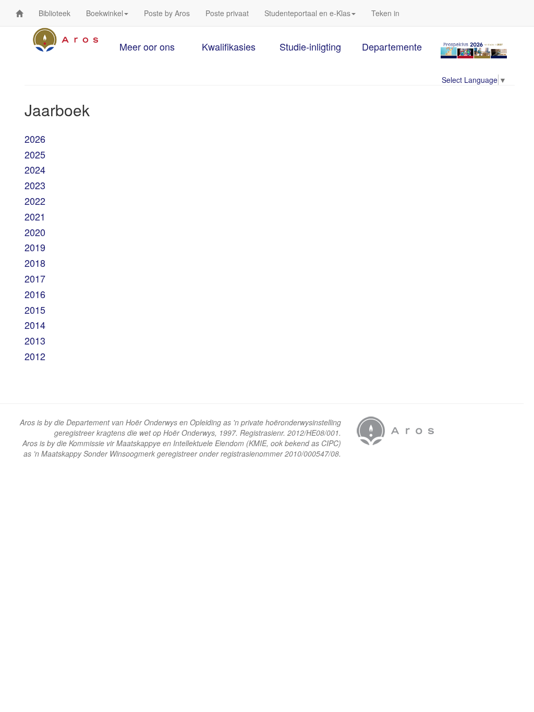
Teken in (385, 13)
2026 (35, 138)
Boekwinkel (104, 13)
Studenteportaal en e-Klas (307, 13)
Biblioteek (54, 13)
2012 (35, 356)
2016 (35, 294)
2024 (35, 169)
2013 (35, 340)
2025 (35, 154)
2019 (35, 247)
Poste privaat (227, 13)
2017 (35, 278)
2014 (35, 325)
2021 (35, 216)
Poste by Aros (167, 13)
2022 (35, 200)
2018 (35, 262)
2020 (35, 232)
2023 (35, 185)
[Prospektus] (474, 49)
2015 (35, 309)
